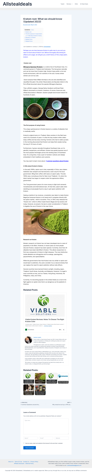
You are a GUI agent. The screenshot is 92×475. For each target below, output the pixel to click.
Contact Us (26, 461)
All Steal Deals (84, 4)
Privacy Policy (34, 461)
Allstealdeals (17, 4)
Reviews (69, 4)
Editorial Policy (29, 463)
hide (32, 29)
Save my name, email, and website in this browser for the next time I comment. (44, 443)
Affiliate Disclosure (19, 463)
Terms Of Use (18, 461)
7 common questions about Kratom (56, 161)
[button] (72, 4)
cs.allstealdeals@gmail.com (73, 465)
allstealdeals (47, 46)
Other (76, 4)
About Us (10, 461)
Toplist (62, 4)
